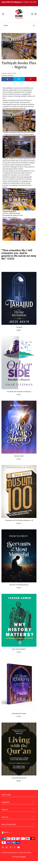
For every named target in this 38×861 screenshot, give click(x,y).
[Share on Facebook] (7, 79)
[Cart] (35, 14)
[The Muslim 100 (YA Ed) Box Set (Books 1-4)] (18, 491)
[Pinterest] (14, 847)
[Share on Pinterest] (30, 79)
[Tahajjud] (18, 298)
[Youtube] (19, 847)
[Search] (33, 25)
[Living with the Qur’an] (18, 748)
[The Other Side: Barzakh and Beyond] (18, 362)
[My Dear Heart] (18, 427)
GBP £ (6, 832)
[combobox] (19, 25)
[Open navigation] (7, 13)
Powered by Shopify (24, 852)
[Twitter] (11, 847)
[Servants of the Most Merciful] (18, 555)
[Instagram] (6, 847)
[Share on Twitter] (19, 79)
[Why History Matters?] (18, 620)
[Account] (32, 14)
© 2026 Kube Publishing (9, 852)
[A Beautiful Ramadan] (18, 684)
